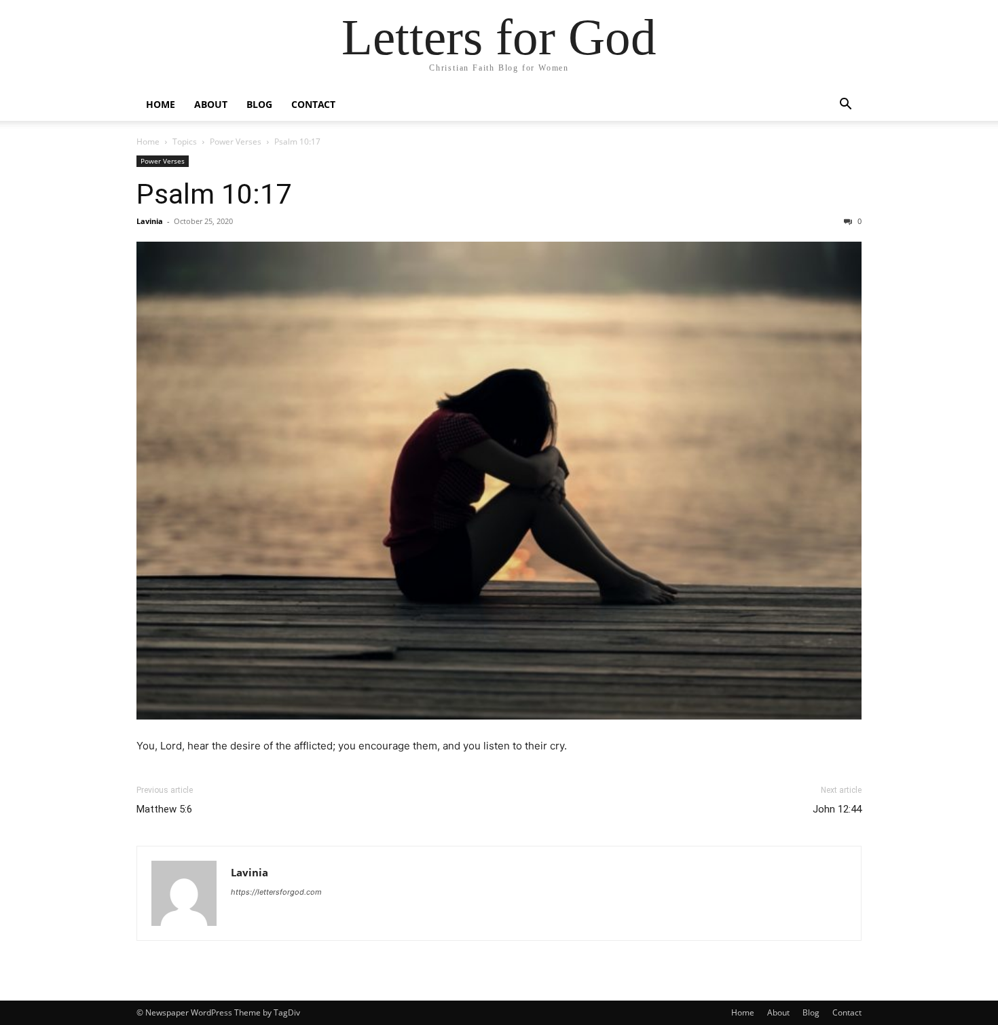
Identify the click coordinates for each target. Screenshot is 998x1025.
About (210, 104)
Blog (259, 104)
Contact (313, 104)
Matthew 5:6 (164, 809)
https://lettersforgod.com (276, 892)
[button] (845, 105)
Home (160, 104)
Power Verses (235, 141)
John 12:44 (837, 809)
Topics (184, 141)
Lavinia (149, 221)
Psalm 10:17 (213, 194)
